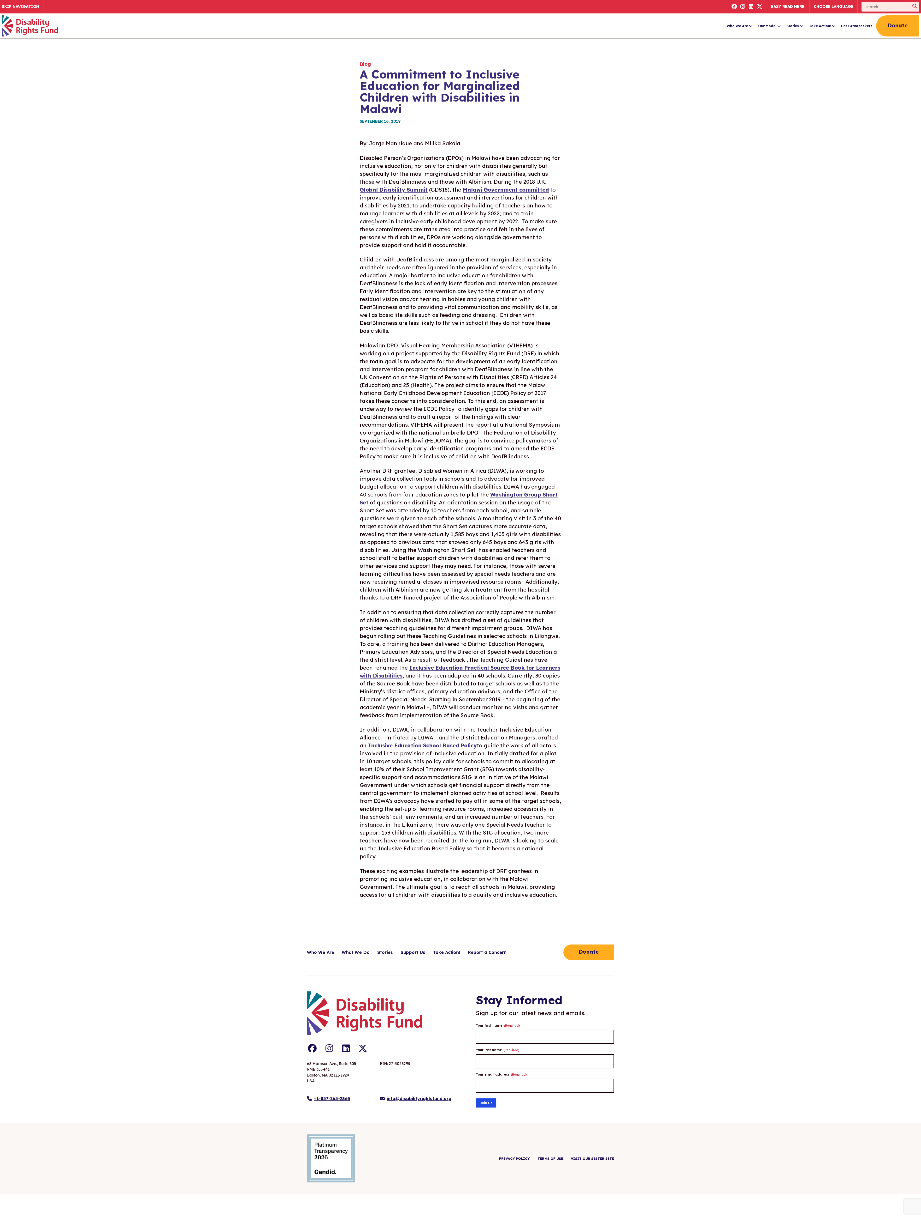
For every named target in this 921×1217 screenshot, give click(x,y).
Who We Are (737, 26)
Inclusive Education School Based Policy (422, 745)
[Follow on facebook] (734, 7)
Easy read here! (788, 6)
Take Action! (820, 26)
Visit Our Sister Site (592, 1158)
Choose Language (833, 6)
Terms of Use (550, 1158)
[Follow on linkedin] (751, 7)
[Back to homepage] (30, 25)
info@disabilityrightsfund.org (419, 1098)
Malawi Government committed (506, 189)
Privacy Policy (514, 1158)
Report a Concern (487, 952)
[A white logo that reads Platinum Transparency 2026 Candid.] (331, 1158)
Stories (792, 26)
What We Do (356, 952)
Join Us (486, 1103)
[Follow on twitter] (759, 7)
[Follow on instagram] (742, 7)
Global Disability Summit (394, 189)
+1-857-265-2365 (332, 1098)
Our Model (767, 26)
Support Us (413, 952)
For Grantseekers (856, 26)
